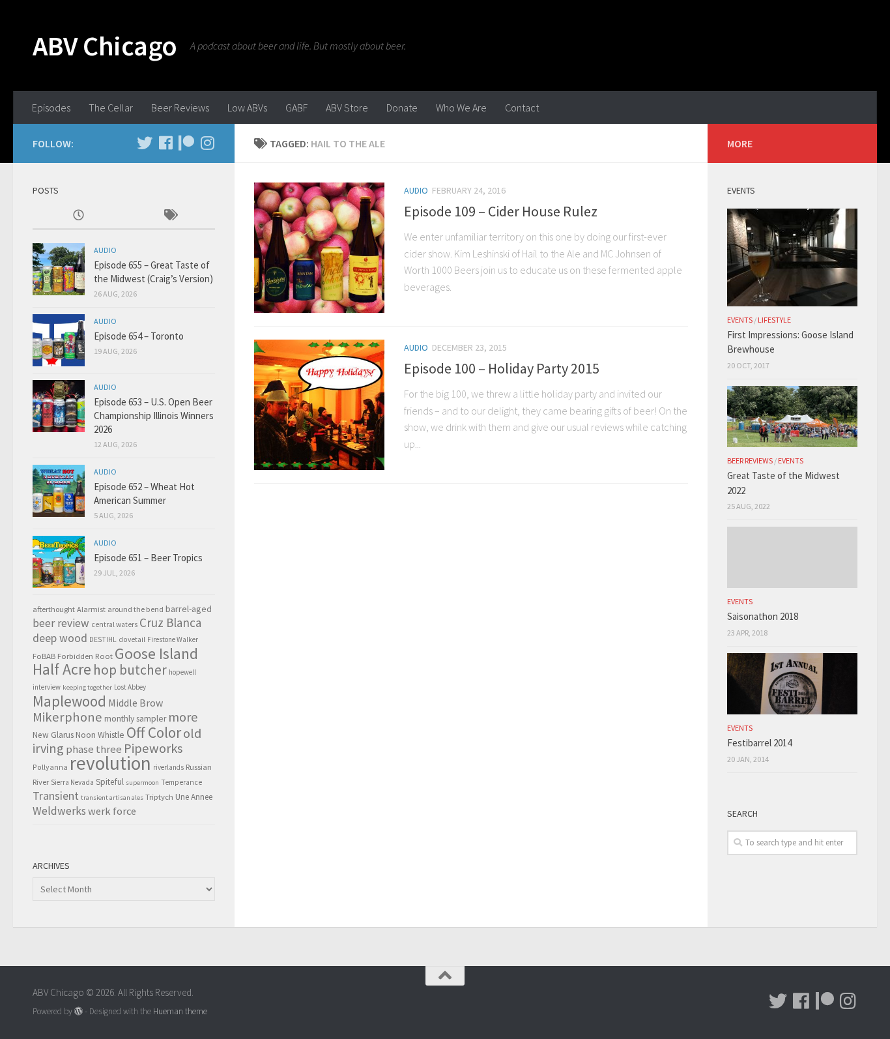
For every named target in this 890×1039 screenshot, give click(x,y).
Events (740, 320)
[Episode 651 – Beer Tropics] (59, 562)
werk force (112, 810)
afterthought (54, 609)
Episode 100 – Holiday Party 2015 (501, 368)
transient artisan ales (112, 797)
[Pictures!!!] (207, 143)
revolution (110, 763)
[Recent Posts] (78, 216)
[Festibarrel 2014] (792, 683)
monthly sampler (135, 718)
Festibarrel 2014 (759, 743)
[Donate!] (186, 143)
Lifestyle (774, 320)
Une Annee (193, 796)
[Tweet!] (144, 143)
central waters (114, 624)
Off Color (153, 732)
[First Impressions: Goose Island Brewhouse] (792, 257)
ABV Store (347, 107)
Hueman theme (180, 1011)
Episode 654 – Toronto (139, 336)
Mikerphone (67, 717)
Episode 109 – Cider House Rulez (500, 211)
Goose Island (156, 653)
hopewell (182, 672)
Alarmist (91, 609)
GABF (296, 107)
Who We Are (461, 107)
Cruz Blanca (170, 622)
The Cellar (111, 107)
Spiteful (110, 781)
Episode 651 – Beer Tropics (148, 557)
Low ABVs (247, 107)
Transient (56, 796)
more (182, 717)
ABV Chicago (105, 46)
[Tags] (169, 216)
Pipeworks (153, 748)
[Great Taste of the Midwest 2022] (792, 416)
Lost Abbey (130, 687)
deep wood (60, 638)
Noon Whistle (100, 734)
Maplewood (69, 701)
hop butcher (130, 670)
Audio (416, 190)
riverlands (168, 767)
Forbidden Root (85, 656)
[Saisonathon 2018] (792, 557)
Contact (522, 107)
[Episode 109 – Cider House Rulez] (319, 248)
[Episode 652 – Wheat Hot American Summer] (59, 491)
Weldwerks (59, 811)
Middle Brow (135, 702)
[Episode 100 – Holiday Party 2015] (319, 405)
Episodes (51, 107)
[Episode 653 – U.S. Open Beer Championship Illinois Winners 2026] (59, 406)
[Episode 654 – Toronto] (59, 340)
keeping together (87, 687)
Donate (402, 107)
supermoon (142, 782)
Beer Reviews (180, 107)
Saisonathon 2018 (762, 616)
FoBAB (44, 656)
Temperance (181, 782)
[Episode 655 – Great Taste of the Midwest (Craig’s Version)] (59, 269)
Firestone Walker (172, 639)
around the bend (136, 609)
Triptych (159, 796)
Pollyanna (50, 767)
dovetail (132, 639)
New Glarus (53, 734)
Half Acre (62, 669)
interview (47, 687)
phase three (94, 749)
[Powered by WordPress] (78, 1011)
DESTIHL (103, 639)
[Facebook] (165, 143)
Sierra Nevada (72, 782)
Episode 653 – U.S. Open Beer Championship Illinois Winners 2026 (154, 415)
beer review (61, 623)
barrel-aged (188, 609)
